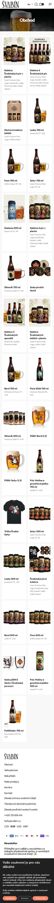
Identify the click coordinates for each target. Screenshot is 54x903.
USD (19, 826)
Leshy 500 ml (11, 578)
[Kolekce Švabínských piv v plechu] (14, 51)
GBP (25, 826)
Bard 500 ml (11, 635)
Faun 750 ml (10, 180)
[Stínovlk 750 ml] (14, 268)
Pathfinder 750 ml (13, 730)
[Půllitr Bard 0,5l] (40, 417)
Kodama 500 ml (12, 228)
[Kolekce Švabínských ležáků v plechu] (40, 313)
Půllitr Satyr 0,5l (13, 480)
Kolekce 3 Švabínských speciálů (11, 335)
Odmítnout (10, 898)
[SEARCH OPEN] (36, 4)
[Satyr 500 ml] (40, 512)
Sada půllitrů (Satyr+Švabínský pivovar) (13, 682)
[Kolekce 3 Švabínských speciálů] (14, 313)
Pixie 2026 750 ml (39, 388)
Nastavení (25, 898)
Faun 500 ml (36, 635)
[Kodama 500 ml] (14, 209)
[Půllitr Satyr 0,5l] (14, 461)
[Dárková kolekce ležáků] (14, 111)
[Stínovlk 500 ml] (14, 417)
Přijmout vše (40, 898)
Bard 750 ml (10, 388)
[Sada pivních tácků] (40, 268)
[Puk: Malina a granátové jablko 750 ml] (40, 461)
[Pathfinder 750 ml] (14, 711)
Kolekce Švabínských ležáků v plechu (38, 335)
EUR (13, 826)
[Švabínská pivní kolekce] (40, 559)
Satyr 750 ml (36, 180)
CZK (6, 826)
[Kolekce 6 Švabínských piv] (40, 51)
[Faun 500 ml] (40, 616)
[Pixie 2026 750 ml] (40, 369)
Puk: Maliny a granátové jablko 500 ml (39, 682)
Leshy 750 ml (37, 130)
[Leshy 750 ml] (40, 111)
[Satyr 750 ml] (40, 161)
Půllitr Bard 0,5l (38, 436)
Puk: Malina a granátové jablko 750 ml (39, 483)
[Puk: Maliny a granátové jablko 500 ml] (40, 660)
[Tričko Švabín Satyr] (14, 512)
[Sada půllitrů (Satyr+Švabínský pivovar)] (14, 660)
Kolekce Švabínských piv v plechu (13, 73)
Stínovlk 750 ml (12, 287)
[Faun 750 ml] (14, 161)
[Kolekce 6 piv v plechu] (40, 209)
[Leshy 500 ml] (14, 559)
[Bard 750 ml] (14, 369)
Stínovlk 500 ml (12, 436)
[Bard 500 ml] (14, 616)
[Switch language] (29, 4)
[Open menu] (50, 4)
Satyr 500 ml (37, 531)
